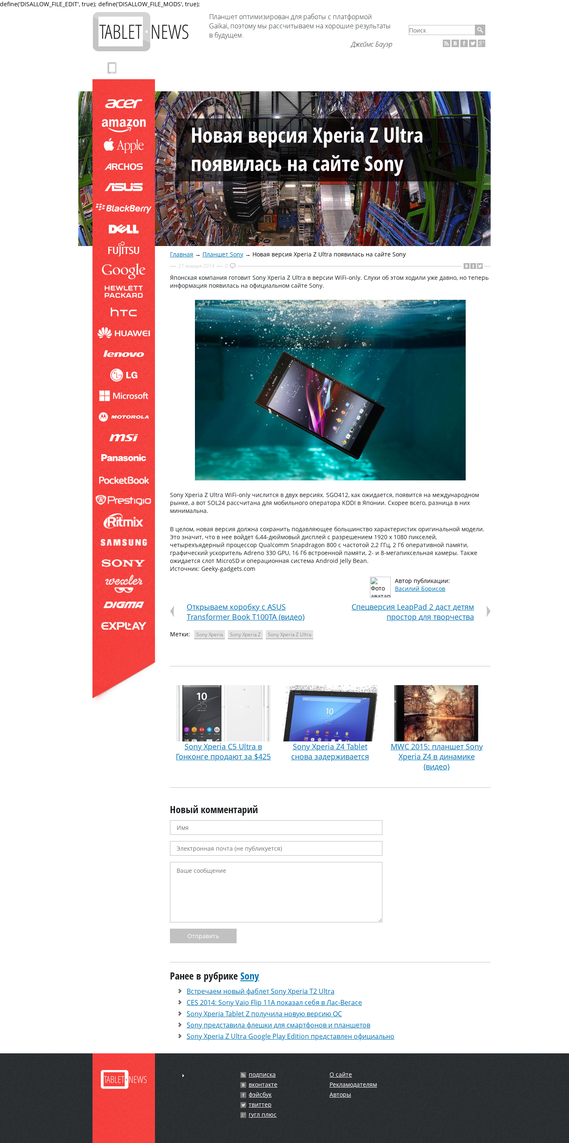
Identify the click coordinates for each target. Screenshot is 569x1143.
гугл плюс (263, 1114)
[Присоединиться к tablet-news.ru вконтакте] (455, 43)
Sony (249, 975)
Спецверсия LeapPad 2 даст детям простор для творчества (413, 612)
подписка (262, 1074)
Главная (181, 254)
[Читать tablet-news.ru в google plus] (481, 43)
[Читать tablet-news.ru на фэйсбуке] (464, 43)
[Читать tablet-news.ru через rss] (446, 43)
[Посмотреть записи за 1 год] (183, 1075)
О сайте (340, 1074)
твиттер (260, 1104)
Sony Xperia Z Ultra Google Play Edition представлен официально (290, 1036)
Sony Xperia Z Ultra (289, 634)
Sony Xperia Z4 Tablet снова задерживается (330, 751)
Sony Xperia (209, 634)
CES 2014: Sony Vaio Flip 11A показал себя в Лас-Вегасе (274, 1002)
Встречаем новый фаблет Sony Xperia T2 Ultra (260, 991)
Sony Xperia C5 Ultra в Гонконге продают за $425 (223, 751)
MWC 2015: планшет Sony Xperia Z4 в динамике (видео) (437, 756)
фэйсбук (260, 1094)
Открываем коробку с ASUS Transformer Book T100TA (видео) (245, 612)
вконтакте (263, 1084)
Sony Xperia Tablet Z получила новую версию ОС (264, 1013)
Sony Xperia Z (245, 634)
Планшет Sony (222, 254)
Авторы (340, 1094)
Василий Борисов (420, 589)
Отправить (203, 936)
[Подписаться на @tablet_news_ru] (473, 43)
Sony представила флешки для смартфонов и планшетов (278, 1025)
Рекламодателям (353, 1084)
